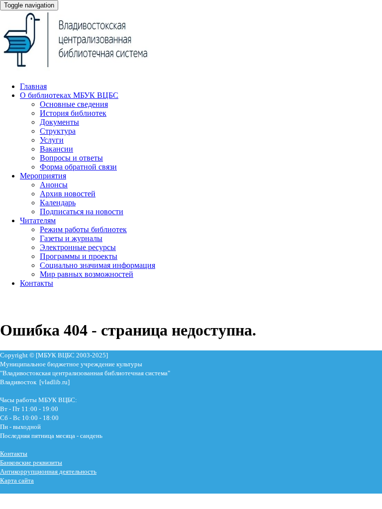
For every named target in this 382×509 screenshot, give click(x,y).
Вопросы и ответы (71, 158)
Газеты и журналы (71, 238)
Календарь (58, 202)
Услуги (52, 140)
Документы (59, 122)
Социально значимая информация (97, 265)
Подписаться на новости (81, 211)
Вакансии (56, 149)
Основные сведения (74, 104)
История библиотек (73, 113)
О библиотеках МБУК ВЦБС (69, 95)
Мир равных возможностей (86, 274)
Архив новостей (68, 193)
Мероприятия (43, 175)
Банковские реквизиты (31, 462)
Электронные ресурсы (78, 247)
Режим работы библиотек (83, 229)
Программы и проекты (78, 256)
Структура (58, 131)
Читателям (38, 220)
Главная (33, 86)
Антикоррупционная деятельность (48, 471)
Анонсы (54, 184)
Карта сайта (17, 480)
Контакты (36, 283)
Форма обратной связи (78, 167)
